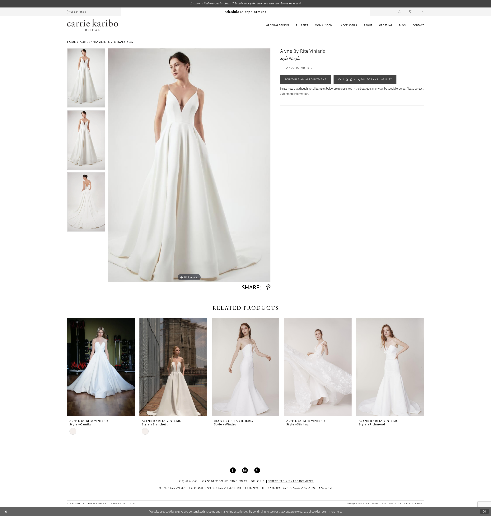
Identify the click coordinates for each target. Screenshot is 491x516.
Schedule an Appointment (305, 79)
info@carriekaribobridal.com (366, 503)
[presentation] (101, 367)
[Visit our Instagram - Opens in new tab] (245, 470)
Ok (485, 511)
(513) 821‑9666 (187, 481)
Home (71, 42)
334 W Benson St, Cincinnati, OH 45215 (233, 481)
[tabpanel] (86, 79)
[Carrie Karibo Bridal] (92, 25)
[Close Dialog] (5, 511)
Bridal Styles (123, 42)
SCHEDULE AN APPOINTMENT (291, 481)
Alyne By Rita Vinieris (95, 42)
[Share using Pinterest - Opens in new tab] (268, 287)
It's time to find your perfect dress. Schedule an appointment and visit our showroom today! (245, 4)
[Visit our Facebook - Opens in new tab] (233, 470)
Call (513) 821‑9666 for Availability (365, 79)
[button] (422, 11)
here (338, 511)
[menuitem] (77, 11)
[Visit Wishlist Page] (411, 11)
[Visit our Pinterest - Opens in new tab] (257, 470)
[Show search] (399, 11)
